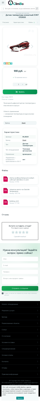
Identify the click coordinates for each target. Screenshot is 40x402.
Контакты (5, 361)
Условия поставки (8, 342)
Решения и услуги (8, 310)
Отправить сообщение (20, 288)
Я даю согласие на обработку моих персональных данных (20, 294)
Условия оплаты (7, 355)
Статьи (4, 330)
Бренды (4, 317)
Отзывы (4, 368)
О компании (6, 336)
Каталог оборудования (10, 304)
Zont (23, 123)
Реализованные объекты (10, 323)
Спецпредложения (8, 349)
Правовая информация (10, 374)
